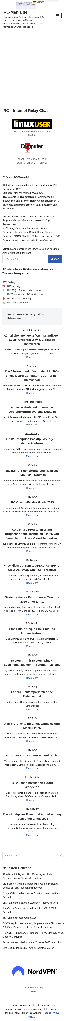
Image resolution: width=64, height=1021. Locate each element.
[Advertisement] (32, 64)
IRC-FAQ (32, 496)
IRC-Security (32, 433)
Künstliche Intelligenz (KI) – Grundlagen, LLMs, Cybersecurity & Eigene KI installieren (32, 340)
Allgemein (32, 366)
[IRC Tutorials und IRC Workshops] (22, 294)
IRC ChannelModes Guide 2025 (32, 502)
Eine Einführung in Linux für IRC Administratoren (28, 947)
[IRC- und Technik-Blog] (16, 299)
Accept (47, 1013)
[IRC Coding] (8, 282)
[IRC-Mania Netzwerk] (15, 303)
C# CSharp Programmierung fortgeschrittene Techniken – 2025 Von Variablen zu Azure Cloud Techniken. (32, 534)
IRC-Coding (32, 465)
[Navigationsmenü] (58, 15)
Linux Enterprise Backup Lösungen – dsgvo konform (30, 902)
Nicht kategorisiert (32, 330)
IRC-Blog (32, 686)
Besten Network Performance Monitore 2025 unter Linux (32, 942)
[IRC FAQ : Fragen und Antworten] (22, 290)
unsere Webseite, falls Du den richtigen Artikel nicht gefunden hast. (30, 250)
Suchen (54, 258)
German (40, 2)
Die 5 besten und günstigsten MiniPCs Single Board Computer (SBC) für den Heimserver (32, 376)
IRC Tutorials (32, 777)
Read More (32, 357)
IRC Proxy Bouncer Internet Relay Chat (32, 755)
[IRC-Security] (11, 286)
